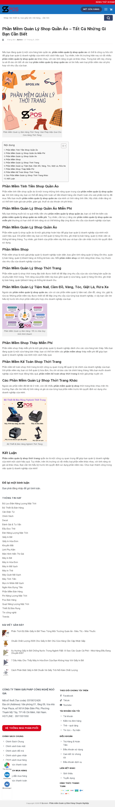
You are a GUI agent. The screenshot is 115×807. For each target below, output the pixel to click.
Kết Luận (11, 179)
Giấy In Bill (7, 537)
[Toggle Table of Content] (62, 145)
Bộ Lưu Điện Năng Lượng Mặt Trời (19, 503)
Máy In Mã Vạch (10, 566)
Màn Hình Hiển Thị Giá (13, 554)
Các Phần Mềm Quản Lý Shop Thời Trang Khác (27, 175)
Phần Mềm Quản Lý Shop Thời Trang (22, 163)
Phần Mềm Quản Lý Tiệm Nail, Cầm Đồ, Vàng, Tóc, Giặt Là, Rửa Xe (36, 166)
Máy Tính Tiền (9, 579)
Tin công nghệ (9, 612)
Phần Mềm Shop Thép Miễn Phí (20, 169)
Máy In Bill (7, 558)
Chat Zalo (7, 778)
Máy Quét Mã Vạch (11, 575)
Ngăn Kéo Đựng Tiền (12, 587)
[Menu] (106, 9)
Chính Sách (7, 516)
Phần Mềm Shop (13, 159)
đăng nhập (17, 488)
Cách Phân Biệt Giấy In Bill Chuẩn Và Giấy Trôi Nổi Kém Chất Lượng (44, 670)
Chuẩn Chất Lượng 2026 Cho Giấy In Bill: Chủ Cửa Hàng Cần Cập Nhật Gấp (48, 641)
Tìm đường (7, 769)
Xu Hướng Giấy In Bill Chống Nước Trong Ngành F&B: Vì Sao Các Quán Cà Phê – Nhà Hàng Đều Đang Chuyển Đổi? (61, 652)
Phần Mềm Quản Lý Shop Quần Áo (21, 156)
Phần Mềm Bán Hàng (12, 591)
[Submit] (108, 18)
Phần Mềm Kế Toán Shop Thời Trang (22, 172)
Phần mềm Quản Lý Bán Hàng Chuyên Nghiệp (69, 803)
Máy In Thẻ (7, 570)
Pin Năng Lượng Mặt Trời (14, 596)
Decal (5, 520)
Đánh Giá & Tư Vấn (11, 524)
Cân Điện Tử (8, 512)
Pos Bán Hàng (9, 600)
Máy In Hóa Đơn (10, 562)
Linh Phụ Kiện (8, 549)
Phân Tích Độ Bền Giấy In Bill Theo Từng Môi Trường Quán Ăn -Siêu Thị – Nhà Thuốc (53, 631)
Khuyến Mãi (7, 545)
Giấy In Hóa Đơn (10, 541)
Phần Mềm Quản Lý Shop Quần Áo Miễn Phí (25, 153)
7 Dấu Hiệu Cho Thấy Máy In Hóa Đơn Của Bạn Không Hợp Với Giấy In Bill (47, 660)
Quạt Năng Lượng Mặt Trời (15, 604)
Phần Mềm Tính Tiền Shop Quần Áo (22, 150)
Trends (5, 617)
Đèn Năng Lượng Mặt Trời (15, 533)
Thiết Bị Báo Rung (11, 608)
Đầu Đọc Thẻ (8, 529)
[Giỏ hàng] (111, 9)
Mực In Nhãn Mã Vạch (13, 583)
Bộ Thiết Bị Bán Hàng (13, 508)
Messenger (7, 788)
